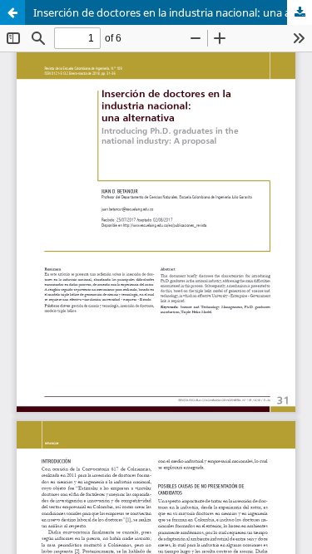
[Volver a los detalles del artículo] (12, 12)
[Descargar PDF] (299, 12)
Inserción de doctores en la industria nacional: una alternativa (172, 12)
